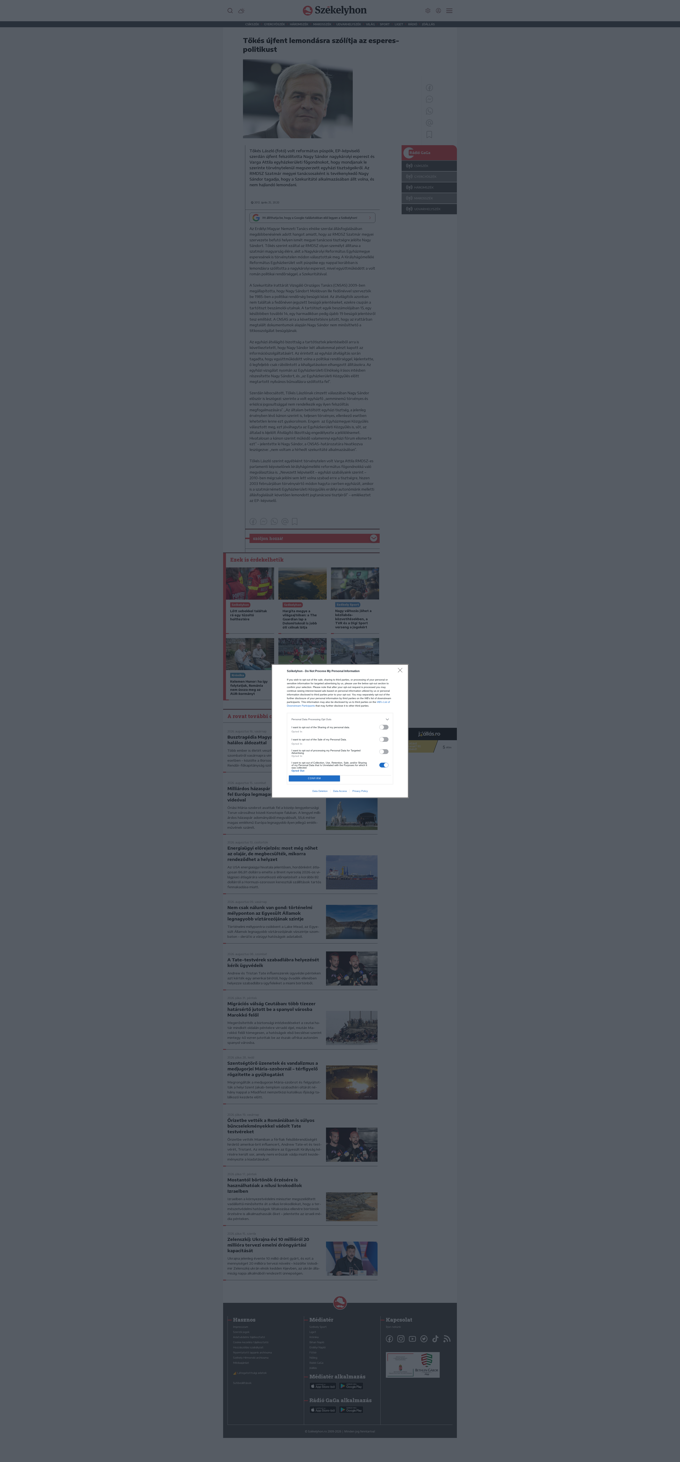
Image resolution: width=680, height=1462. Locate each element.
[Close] (401, 671)
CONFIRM (314, 778)
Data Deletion (320, 791)
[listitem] (340, 719)
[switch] (384, 727)
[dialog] (340, 731)
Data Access (340, 791)
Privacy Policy (360, 791)
